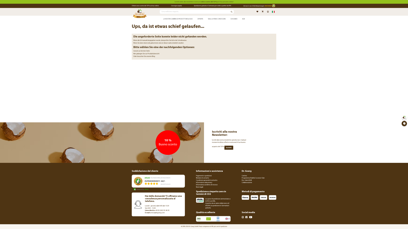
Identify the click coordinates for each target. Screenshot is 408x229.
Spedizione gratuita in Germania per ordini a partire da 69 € (212, 6)
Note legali (199, 187)
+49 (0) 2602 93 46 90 (157, 210)
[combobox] (197, 12)
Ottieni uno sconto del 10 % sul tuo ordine (145, 6)
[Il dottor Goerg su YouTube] (250, 217)
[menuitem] (178, 19)
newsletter (189, 2)
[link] (268, 12)
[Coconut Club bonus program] (404, 117)
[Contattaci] (404, 123)
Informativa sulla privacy (204, 182)
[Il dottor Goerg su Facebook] (246, 217)
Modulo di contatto (202, 178)
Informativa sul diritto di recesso (207, 185)
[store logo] (140, 13)
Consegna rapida (176, 6)
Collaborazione (247, 182)
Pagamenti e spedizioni (204, 176)
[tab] (204, 19)
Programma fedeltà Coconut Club (253, 178)
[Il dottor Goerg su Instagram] (243, 217)
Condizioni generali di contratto (206, 180)
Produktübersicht (153, 54)
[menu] (204, 19)
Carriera (244, 176)
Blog (153, 56)
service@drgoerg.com (155, 213)
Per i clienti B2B (247, 180)
